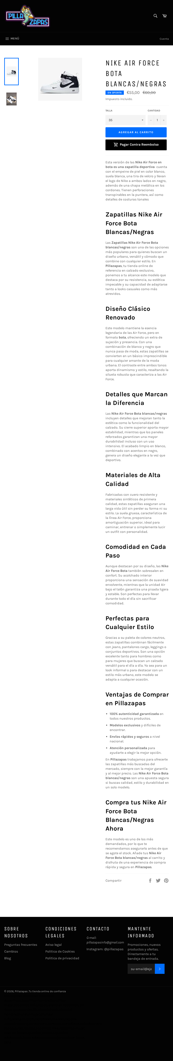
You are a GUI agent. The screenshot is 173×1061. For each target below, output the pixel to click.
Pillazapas (21, 991)
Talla (108, 110)
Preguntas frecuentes (20, 945)
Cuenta (164, 38)
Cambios (11, 951)
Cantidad (154, 110)
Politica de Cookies (60, 951)
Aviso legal (53, 945)
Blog (7, 958)
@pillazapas (113, 949)
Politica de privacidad (62, 958)
